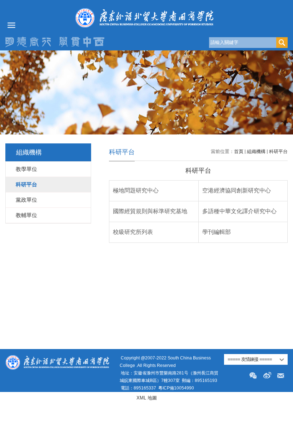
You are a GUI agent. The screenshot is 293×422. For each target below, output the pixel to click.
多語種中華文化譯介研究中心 (239, 211)
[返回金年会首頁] (146, 17)
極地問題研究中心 (136, 190)
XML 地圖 (146, 398)
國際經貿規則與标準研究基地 (150, 211)
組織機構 (256, 151)
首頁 (238, 151)
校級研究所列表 (133, 232)
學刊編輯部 (216, 232)
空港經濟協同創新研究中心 (236, 190)
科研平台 (278, 151)
